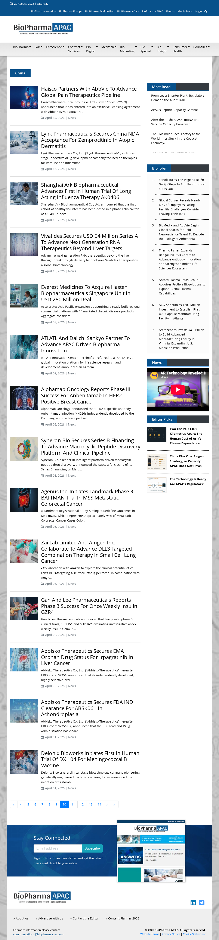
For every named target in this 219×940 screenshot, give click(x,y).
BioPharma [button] (21, 47)
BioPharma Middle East (100, 11)
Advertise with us (50, 918)
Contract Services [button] (74, 49)
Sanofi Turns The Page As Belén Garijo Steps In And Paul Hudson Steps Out (182, 184)
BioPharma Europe (70, 11)
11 (73, 804)
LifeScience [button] (54, 47)
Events (170, 11)
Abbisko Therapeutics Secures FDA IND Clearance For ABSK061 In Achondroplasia (87, 708)
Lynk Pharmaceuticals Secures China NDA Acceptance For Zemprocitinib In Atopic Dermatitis (90, 139)
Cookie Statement (194, 934)
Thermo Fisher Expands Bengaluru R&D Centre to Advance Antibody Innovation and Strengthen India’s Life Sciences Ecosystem (180, 259)
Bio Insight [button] (162, 49)
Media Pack (185, 11)
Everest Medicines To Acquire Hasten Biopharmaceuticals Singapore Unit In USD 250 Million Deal (85, 293)
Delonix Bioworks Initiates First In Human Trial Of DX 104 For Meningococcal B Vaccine (90, 759)
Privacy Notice (171, 934)
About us (22, 918)
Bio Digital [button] (90, 49)
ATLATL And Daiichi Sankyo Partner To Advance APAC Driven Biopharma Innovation (85, 344)
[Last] (114, 804)
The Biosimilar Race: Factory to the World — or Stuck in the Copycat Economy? (176, 123)
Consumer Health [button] (180, 49)
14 (99, 804)
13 (90, 804)
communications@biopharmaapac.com (38, 934)
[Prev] (21, 804)
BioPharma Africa (128, 11)
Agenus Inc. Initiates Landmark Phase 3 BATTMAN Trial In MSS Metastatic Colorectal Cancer (87, 497)
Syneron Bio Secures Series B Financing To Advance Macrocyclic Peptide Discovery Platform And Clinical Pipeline (90, 446)
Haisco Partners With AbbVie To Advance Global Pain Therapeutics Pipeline (89, 91)
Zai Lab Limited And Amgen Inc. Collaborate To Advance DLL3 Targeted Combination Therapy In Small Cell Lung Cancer (88, 551)
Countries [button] (200, 47)
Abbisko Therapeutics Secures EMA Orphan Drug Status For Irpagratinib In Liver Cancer (87, 657)
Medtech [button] (107, 47)
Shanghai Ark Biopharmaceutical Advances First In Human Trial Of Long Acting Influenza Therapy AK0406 (86, 191)
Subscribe (92, 848)
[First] (14, 804)
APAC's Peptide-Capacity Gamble (174, 94)
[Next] (107, 804)
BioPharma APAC (152, 11)
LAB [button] (37, 47)
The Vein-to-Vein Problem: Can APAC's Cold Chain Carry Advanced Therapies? (176, 141)
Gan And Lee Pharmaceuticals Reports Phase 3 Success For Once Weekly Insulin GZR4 (89, 606)
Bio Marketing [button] (127, 49)
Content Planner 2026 (123, 918)
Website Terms (149, 934)
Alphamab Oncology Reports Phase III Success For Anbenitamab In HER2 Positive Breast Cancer (85, 395)
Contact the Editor (86, 918)
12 (82, 804)
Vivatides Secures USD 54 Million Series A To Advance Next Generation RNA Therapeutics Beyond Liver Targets (89, 242)
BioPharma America (43, 11)
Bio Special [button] (146, 49)
